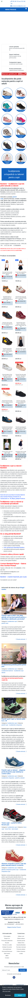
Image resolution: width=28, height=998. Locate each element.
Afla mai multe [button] (6, 991)
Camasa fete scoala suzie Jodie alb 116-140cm (7, 273)
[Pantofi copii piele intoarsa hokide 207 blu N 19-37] (20, 393)
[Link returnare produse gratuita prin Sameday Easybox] (14, 74)
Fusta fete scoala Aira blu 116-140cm (20, 273)
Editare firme (21, 942)
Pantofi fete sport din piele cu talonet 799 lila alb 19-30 (20, 298)
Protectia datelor (21, 949)
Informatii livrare (7, 949)
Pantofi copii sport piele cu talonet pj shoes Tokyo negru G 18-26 (7, 350)
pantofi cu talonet (19, 778)
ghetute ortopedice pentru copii (10, 869)
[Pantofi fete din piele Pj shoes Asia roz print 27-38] (7, 393)
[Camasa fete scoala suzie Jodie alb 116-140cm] (7, 264)
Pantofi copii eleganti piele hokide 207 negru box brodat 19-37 (20, 428)
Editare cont (21, 936)
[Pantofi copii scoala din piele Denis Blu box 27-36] (7, 315)
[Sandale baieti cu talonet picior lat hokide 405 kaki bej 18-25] (7, 289)
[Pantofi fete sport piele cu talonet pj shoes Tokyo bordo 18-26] (20, 315)
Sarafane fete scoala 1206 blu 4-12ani (21, 452)
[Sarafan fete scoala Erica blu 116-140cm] (20, 341)
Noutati (7, 942)
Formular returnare (21, 947)
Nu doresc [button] (8, 995)
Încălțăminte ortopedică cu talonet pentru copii (14, 174)
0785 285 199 (15, 1)
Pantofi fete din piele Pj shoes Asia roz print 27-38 (7, 402)
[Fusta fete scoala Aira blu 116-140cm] (20, 264)
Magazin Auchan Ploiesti (14, 927)
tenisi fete (8, 829)
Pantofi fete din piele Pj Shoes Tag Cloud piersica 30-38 (21, 376)
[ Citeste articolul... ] (21, 639)
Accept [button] (20, 995)
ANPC (7, 955)
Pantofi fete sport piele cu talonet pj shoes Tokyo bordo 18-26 (20, 324)
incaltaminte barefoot (7, 670)
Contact (7, 958)
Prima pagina (7, 936)
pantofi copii (5, 623)
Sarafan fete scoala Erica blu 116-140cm (21, 349)
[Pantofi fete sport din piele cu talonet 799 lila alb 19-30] (20, 289)
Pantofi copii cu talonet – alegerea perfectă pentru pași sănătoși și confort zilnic (13, 771)
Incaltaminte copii (12, 621)
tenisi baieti (15, 829)
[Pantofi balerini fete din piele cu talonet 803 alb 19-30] (7, 367)
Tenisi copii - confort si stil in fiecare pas (12, 824)
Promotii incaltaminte (7, 940)
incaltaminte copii (18, 670)
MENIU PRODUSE (10, 9)
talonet (3, 672)
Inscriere (22, 970)
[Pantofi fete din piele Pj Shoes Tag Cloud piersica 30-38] (20, 367)
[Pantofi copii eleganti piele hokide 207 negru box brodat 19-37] (20, 419)
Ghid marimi (7, 953)
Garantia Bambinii (21, 945)
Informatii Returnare (7, 951)
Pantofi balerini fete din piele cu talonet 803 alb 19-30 (7, 376)
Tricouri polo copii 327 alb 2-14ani (7, 452)
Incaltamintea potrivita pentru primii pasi (14, 665)
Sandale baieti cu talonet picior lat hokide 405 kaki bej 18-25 (7, 298)
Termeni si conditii (7, 945)
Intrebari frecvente (7, 947)
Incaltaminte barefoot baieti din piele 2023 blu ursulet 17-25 (7, 428)
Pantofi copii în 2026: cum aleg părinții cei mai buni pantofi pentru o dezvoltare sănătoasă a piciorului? (14, 617)
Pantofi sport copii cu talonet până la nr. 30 (13, 720)
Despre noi (7, 938)
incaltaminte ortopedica (15, 725)
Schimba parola (21, 940)
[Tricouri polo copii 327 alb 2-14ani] (7, 444)
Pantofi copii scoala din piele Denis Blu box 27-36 (7, 324)
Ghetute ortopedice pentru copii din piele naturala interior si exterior (14, 864)
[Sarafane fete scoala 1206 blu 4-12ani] (20, 444)
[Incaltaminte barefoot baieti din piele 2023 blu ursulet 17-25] (7, 419)
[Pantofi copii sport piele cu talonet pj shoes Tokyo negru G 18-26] (7, 341)
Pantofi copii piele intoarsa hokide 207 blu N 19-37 (21, 402)
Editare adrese (21, 938)
